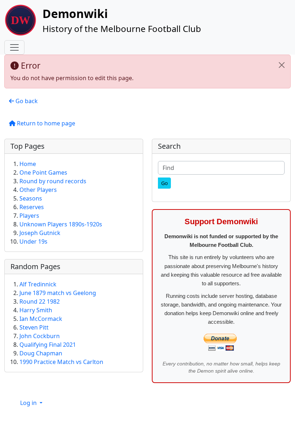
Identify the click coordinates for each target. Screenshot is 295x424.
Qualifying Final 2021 (47, 345)
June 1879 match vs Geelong (57, 293)
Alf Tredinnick (37, 284)
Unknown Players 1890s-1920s (60, 224)
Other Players (38, 190)
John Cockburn (39, 336)
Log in (29, 403)
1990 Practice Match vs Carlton (61, 362)
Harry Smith (35, 310)
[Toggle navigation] (14, 47)
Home (27, 164)
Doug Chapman (40, 353)
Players (29, 216)
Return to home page (45, 123)
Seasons (30, 198)
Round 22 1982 (39, 301)
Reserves (31, 207)
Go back (26, 101)
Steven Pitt (34, 327)
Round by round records (52, 181)
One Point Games (43, 172)
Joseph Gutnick (39, 233)
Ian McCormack (40, 319)
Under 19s (33, 241)
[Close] (281, 65)
